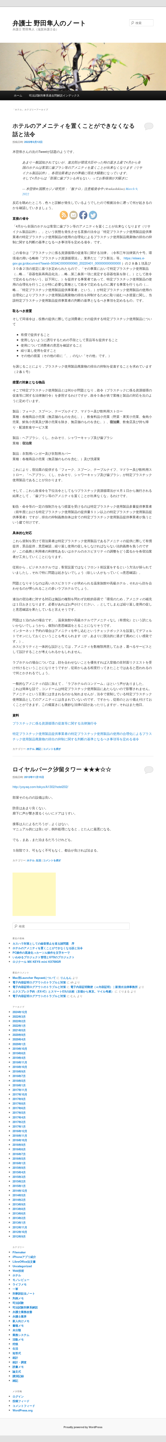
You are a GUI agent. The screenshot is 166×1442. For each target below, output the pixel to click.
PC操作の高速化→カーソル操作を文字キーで (41, 952)
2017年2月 (19, 1122)
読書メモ (18, 1367)
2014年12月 (20, 1191)
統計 (15, 1357)
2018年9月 (19, 1071)
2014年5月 (19, 1195)
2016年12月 (20, 1131)
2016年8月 (19, 1149)
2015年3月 (19, 1177)
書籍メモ (18, 1325)
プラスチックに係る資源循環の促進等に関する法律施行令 (55, 723)
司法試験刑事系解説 (25, 1307)
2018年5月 (19, 1081)
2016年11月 (20, 1135)
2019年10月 (20, 1048)
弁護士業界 (20, 1316)
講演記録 (18, 1376)
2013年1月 (19, 1222)
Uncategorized (22, 1266)
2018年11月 (20, 1062)
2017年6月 (19, 1108)
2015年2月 (19, 1181)
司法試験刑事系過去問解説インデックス (54, 95)
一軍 (15, 1289)
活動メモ (18, 1339)
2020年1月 (19, 1044)
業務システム (21, 1335)
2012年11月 (20, 1227)
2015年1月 (19, 1186)
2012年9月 (19, 1236)
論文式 (17, 1371)
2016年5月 (19, 1158)
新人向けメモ (21, 1321)
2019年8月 (19, 1053)
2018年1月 (19, 1085)
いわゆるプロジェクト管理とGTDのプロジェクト (44, 957)
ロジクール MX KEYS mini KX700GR (37, 962)
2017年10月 (20, 1094)
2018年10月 (20, 1067)
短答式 (17, 1353)
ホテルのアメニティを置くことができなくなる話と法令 (48, 948)
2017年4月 (19, 1117)
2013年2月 (19, 1218)
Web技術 (18, 1271)
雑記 (38, 749)
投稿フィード (21, 1401)
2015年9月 (19, 1168)
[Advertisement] (34, 894)
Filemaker (19, 1252)
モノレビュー (21, 1280)
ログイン (18, 1396)
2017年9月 (19, 1099)
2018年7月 (19, 1076)
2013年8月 (19, 1209)
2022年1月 (19, 1025)
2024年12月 (20, 1012)
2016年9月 (19, 1145)
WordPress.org (23, 1410)
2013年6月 (19, 1213)
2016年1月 (19, 1163)
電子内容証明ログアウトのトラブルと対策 (39, 982)
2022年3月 (19, 1016)
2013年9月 (19, 1204)
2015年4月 (19, 1172)
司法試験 (18, 1303)
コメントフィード (24, 1406)
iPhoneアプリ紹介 (24, 1257)
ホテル (31, 749)
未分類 (17, 1330)
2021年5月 (19, 1030)
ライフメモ (20, 1284)
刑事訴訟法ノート (24, 1293)
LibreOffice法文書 (24, 1261)
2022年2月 (19, 1021)
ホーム (18, 95)
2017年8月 (19, 1103)
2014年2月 (19, 1200)
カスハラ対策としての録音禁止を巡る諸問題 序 (43, 943)
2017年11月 (20, 1090)
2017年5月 (19, 1112)
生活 (38, 860)
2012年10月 (20, 1232)
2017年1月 (19, 1126)
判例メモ (18, 1298)
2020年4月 (19, 1039)
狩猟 (15, 1344)
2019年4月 (19, 1058)
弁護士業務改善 (22, 1312)
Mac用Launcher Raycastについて (34, 978)
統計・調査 (20, 1362)
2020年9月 (19, 1035)
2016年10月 (20, 1140)
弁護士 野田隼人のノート (49, 22)
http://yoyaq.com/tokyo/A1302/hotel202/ (40, 786)
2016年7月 (19, 1154)
